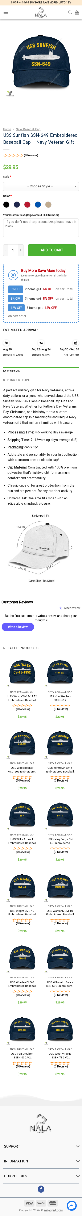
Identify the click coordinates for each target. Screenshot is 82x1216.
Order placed (13, 355)
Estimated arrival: (20, 330)
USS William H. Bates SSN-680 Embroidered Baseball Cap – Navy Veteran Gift (60, 984)
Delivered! (71, 355)
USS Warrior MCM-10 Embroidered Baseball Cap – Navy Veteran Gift (60, 912)
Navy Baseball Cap (28, 129)
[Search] (70, 12)
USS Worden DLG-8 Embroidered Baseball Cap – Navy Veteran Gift (22, 984)
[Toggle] (78, 1147)
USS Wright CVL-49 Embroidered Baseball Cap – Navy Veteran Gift (22, 912)
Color (7, 195)
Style (7, 176)
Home (7, 129)
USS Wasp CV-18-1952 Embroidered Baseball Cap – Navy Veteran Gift (22, 698)
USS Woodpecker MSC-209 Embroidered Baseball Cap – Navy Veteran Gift (22, 769)
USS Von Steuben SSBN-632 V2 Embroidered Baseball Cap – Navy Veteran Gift (22, 1055)
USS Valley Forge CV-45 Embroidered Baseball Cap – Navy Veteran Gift (60, 841)
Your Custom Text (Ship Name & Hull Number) (31, 215)
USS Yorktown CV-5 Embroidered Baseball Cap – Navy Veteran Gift (60, 769)
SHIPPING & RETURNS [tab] (16, 380)
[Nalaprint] (41, 12)
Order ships (41, 355)
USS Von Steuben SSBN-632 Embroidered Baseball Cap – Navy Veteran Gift (60, 698)
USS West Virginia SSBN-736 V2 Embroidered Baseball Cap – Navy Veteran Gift (60, 1055)
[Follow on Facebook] (41, 1189)
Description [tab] (11, 371)
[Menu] (5, 12)
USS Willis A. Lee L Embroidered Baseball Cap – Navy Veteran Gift (22, 841)
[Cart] (77, 12)
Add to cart (52, 250)
